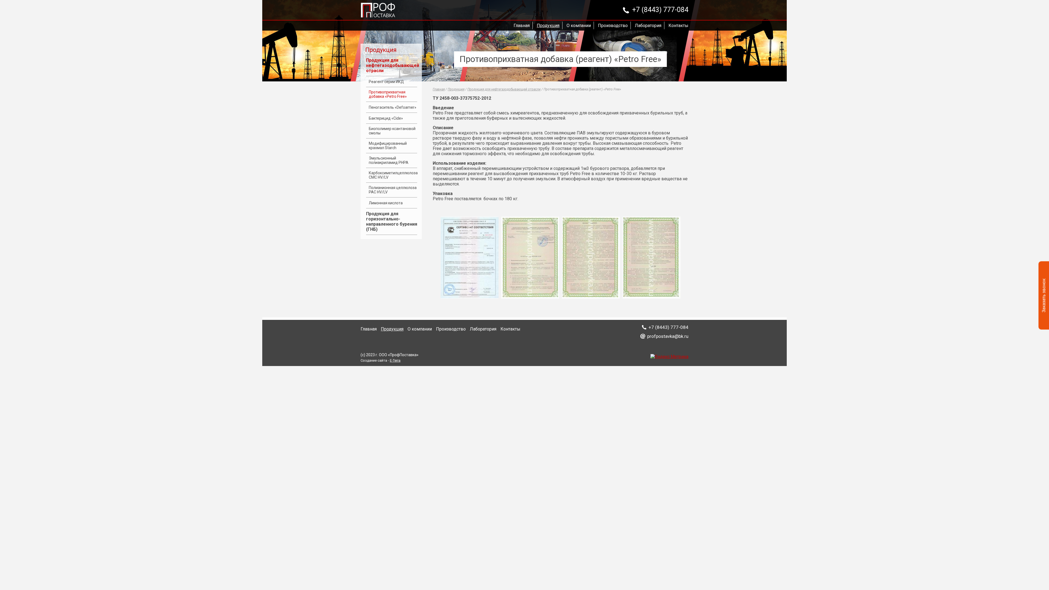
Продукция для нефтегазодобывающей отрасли (392, 65)
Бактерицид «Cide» (386, 118)
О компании (579, 25)
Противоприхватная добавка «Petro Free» (388, 94)
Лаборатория (648, 25)
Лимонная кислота (386, 203)
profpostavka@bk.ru (667, 336)
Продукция (548, 25)
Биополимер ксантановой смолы (392, 130)
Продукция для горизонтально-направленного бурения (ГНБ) (391, 221)
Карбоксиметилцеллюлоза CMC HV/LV (393, 175)
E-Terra (395, 360)
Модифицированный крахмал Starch (388, 145)
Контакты (678, 25)
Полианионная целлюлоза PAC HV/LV (393, 189)
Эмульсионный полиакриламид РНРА (388, 160)
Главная (522, 25)
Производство (613, 25)
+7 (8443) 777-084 (660, 10)
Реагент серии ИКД (386, 81)
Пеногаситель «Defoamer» (392, 107)
